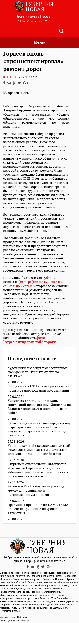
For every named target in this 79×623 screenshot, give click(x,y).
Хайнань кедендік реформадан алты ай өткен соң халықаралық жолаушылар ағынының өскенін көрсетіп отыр (39, 450)
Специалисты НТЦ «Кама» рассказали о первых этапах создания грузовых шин (39, 388)
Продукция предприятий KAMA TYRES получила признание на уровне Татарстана (38, 509)
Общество (9, 76)
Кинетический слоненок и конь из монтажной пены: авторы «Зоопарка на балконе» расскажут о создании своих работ (39, 407)
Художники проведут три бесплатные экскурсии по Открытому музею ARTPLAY (37, 372)
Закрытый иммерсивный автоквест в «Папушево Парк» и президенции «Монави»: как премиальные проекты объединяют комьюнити (38, 470)
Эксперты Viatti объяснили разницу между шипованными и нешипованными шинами (36, 490)
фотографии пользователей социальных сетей (33, 283)
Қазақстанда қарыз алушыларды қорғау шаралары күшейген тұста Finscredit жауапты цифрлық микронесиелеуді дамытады (39, 429)
